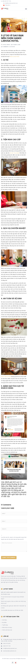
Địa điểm (4, 622)
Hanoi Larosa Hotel (14, 56)
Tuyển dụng (5, 625)
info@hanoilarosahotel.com (11, 3)
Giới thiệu (4, 620)
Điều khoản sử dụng (7, 627)
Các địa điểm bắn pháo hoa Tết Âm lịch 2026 (12, 610)
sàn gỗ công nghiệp (14, 153)
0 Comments (5, 46)
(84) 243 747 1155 (6, 1)
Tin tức (13, 46)
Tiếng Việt (7, 5)
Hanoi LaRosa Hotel (6, 376)
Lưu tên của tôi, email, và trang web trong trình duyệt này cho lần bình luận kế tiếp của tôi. (13, 538)
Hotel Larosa (6, 44)
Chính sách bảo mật (7, 630)
